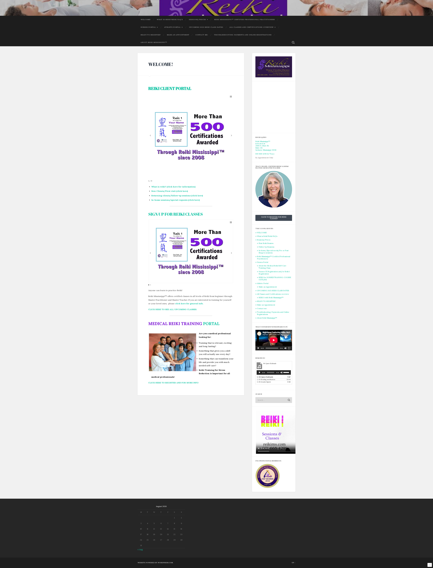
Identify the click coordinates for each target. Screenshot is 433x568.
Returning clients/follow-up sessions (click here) (177, 195)
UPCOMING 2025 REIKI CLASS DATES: (206, 27)
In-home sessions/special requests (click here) (175, 200)
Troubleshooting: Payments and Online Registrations (243, 35)
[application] (273, 340)
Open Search (293, 42)
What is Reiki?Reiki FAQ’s (170, 19)
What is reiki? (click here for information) (173, 186)
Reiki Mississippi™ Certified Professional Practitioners (244, 19)
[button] (150, 135)
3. (264, 382)
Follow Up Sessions (266, 247)
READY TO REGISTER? (151, 35)
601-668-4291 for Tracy (264, 154)
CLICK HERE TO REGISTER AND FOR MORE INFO (173, 382)
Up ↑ (293, 563)
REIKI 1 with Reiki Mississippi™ (271, 297)
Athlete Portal (172, 27)
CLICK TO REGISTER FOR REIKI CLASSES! (273, 218)
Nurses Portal (148, 27)
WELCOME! (146, 19)
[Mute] (285, 348)
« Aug (140, 549)
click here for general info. (189, 303)
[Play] (258, 348)
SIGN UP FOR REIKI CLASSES (175, 214)
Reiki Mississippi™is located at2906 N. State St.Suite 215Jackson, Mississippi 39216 (265, 145)
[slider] (286, 372)
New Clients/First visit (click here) (169, 191)
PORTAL (211, 323)
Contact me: (201, 35)
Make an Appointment (178, 35)
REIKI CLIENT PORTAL (169, 88)
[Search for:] (273, 400)
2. (266, 379)
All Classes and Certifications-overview (251, 27)
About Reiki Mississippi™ (154, 42)
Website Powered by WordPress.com (155, 563)
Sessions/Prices (197, 19)
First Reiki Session (266, 243)
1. (265, 377)
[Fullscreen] (289, 348)
